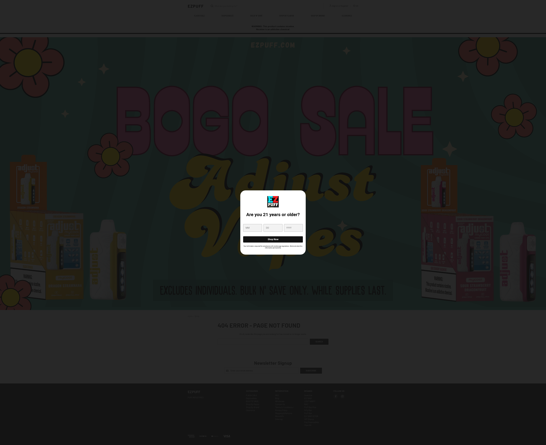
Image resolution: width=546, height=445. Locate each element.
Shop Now (273, 239)
